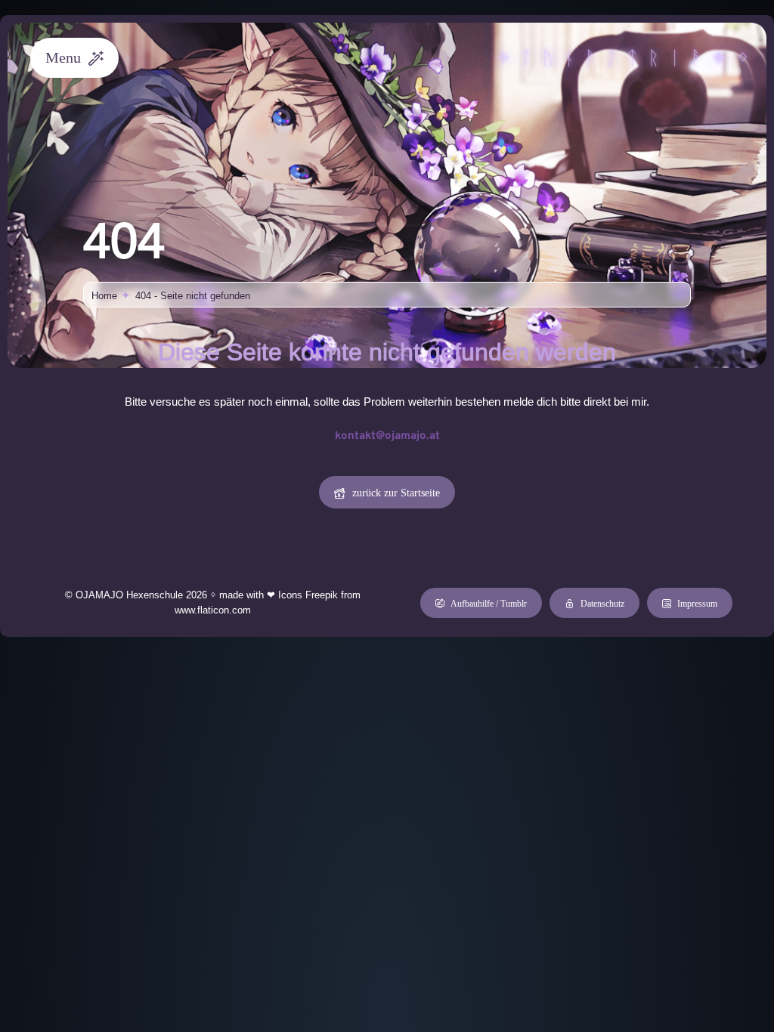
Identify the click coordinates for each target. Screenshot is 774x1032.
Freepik (321, 595)
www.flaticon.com (213, 610)
